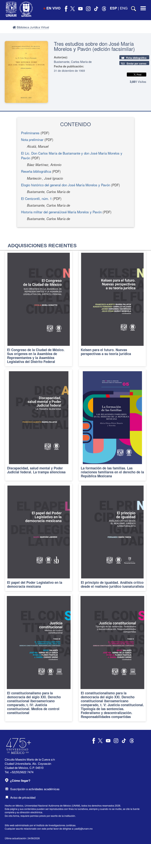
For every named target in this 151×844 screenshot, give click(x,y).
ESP (113, 8)
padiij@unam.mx (84, 828)
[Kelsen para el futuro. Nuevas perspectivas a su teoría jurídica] (112, 308)
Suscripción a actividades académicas (35, 789)
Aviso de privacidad (22, 797)
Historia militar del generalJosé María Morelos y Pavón (61, 211)
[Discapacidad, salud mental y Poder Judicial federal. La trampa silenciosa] (38, 425)
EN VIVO (53, 8)
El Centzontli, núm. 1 (36, 198)
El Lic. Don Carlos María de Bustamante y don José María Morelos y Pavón (71, 155)
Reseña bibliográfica (36, 171)
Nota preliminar (32, 139)
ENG (124, 7)
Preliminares (30, 132)
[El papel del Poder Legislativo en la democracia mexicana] (38, 537)
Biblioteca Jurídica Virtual (32, 27)
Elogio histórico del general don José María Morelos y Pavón (65, 184)
